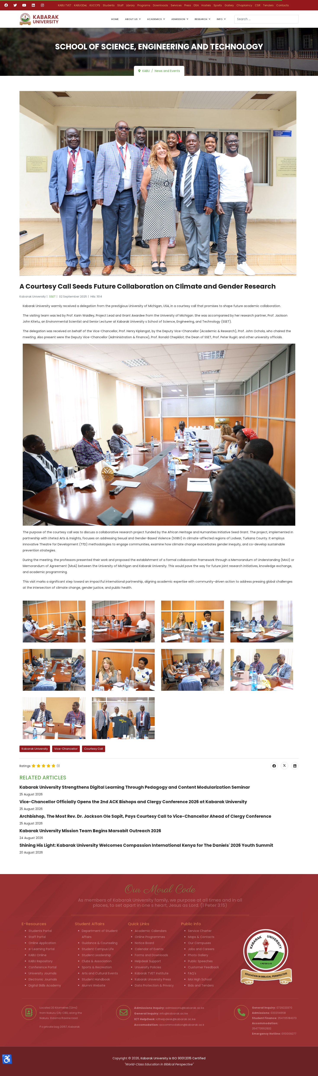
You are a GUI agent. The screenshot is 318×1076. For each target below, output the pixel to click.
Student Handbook (96, 979)
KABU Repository (41, 961)
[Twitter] (15, 5)
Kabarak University (35, 749)
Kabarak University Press (153, 979)
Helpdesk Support (148, 961)
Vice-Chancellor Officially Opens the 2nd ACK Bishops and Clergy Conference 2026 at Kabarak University (133, 802)
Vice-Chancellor (66, 749)
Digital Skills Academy (45, 985)
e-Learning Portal (42, 949)
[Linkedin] (33, 5)
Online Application (42, 943)
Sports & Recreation (97, 967)
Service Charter (200, 931)
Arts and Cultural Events (100, 973)
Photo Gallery (198, 955)
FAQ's (192, 973)
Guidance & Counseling (99, 943)
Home (115, 19)
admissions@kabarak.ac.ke (185, 1008)
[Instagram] (42, 5)
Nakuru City (54, 1013)
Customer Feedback (203, 967)
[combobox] (266, 19)
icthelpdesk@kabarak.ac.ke (176, 1019)
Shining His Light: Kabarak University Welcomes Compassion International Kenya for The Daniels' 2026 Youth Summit (146, 845)
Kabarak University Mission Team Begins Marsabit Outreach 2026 (90, 831)
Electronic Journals (43, 979)
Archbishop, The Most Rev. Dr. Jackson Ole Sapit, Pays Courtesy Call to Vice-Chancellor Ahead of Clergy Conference (145, 816)
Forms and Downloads (151, 955)
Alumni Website (93, 985)
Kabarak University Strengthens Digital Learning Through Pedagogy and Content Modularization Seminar (134, 787)
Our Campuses (199, 943)
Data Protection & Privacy (154, 985)
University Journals (42, 973)
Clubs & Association (97, 961)
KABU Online (38, 955)
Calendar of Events (149, 949)
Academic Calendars (151, 931)
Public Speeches (200, 961)
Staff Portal (37, 937)
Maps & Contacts (201, 937)
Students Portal (40, 931)
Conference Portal (42, 967)
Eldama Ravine (60, 1018)
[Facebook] (6, 5)
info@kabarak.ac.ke (174, 1013)
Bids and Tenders (201, 985)
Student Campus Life (98, 949)
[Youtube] (24, 5)
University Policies (148, 967)
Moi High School (200, 979)
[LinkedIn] (295, 766)
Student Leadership (96, 955)
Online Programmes (150, 937)
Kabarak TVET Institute (152, 973)
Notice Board (144, 943)
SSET (52, 296)
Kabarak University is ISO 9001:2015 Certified (173, 1058)
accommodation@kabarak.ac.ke (182, 1025)
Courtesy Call (93, 749)
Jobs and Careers (201, 949)
